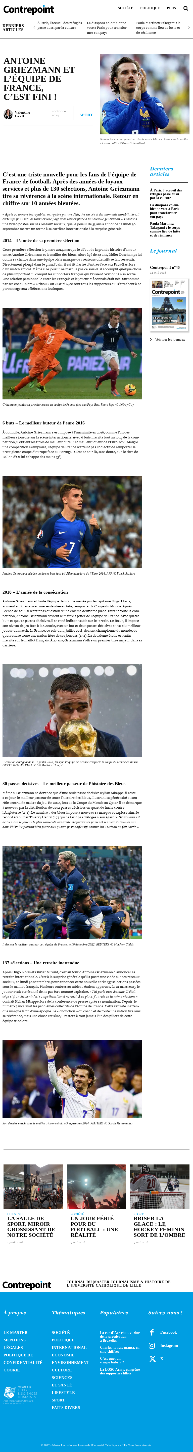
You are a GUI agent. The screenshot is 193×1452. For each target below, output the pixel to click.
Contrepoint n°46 (165, 267)
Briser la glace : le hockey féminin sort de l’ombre (159, 1226)
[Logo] (24, 1395)
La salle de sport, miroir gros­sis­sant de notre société (31, 1226)
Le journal (163, 251)
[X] (55, 135)
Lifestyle (15, 1214)
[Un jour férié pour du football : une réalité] (96, 1186)
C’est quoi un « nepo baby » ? (112, 1360)
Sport (86, 115)
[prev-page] (34, 28)
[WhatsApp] (78, 135)
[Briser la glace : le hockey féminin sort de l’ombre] (159, 1186)
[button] (185, 8)
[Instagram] (151, 1345)
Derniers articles (161, 171)
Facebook (168, 1332)
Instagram (169, 1345)
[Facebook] (44, 135)
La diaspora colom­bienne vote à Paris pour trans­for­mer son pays (107, 27)
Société (77, 1214)
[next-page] (188, 28)
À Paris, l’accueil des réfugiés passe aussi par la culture (59, 25)
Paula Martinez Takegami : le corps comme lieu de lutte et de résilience (158, 27)
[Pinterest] (67, 135)
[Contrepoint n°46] (169, 305)
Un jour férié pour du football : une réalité (94, 1226)
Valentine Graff (22, 114)
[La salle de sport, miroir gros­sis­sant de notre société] (33, 1186)
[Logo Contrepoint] (29, 10)
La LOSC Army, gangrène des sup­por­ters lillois (120, 1371)
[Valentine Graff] (8, 114)
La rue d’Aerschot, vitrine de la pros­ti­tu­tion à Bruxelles (120, 1336)
